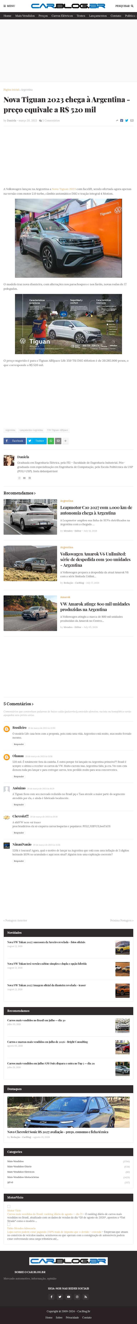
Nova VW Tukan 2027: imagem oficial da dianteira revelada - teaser (46, 985)
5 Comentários (51, 120)
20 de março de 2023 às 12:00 (41, 728)
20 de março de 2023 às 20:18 (43, 816)
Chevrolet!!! (20, 816)
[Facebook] (121, 120)
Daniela (23, 456)
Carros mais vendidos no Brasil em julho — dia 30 (36, 1020)
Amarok (65, 597)
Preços (43, 15)
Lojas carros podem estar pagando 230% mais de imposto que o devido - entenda (54, 1232)
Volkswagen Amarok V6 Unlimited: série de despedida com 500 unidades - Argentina (95, 559)
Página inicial (11, 89)
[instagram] (19, 478)
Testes (81, 15)
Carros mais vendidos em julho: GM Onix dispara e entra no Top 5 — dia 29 (50, 1063)
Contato (116, 15)
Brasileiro (19, 727)
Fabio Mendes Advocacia (21, 1228)
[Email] (131, 120)
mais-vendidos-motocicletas (68, 1177)
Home (7, 15)
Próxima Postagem (121, 920)
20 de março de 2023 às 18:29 (40, 788)
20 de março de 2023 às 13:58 (38, 756)
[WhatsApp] (51, 441)
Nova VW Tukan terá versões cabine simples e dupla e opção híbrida (47, 963)
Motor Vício (14, 1210)
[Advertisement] (68, 50)
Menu (11, 6)
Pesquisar (122, 6)
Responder (19, 744)
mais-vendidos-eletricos (68, 1172)
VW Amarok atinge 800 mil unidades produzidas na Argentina (95, 606)
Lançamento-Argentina (31, 430)
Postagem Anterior (16, 920)
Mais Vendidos (25, 15)
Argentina (27, 89)
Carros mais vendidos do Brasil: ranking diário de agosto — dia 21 (44, 1214)
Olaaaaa (18, 756)
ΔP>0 (68, 1182)
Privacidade (72, 1317)
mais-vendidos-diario (68, 1166)
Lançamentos (98, 15)
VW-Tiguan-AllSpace (57, 430)
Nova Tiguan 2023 (64, 189)
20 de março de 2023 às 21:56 (46, 845)
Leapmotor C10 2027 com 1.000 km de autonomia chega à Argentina (96, 510)
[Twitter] (126, 120)
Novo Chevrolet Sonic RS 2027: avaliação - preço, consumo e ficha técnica (57, 1132)
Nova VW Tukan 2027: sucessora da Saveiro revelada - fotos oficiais (46, 942)
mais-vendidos (68, 1161)
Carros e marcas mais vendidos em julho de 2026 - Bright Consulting (47, 1042)
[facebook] (30, 478)
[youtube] (24, 478)
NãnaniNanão (21, 844)
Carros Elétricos (62, 15)
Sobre (59, 1317)
